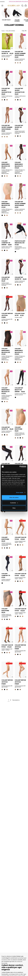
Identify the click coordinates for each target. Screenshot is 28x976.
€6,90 (10, 244)
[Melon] (2, 59)
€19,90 (4, 317)
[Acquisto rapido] (11, 47)
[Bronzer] (7, 59)
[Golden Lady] (14, 6)
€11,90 (17, 244)
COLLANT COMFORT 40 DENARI (6, 243)
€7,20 (22, 315)
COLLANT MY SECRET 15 (6, 52)
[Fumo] (17, 437)
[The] (20, 62)
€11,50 (3, 168)
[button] (22, 6)
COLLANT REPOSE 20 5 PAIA (20, 681)
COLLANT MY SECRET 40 (19, 126)
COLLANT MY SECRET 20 (6, 278)
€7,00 (3, 577)
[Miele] (22, 545)
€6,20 (16, 431)
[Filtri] (24, 30)
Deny (14, 508)
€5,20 (11, 53)
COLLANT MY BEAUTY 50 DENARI (19, 390)
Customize (13, 502)
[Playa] (7, 176)
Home (3, 30)
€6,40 (3, 94)
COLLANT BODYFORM (18, 428)
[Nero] (4, 59)
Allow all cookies (14, 497)
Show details (19, 492)
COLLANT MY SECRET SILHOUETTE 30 (6, 90)
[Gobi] (15, 62)
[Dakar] (17, 62)
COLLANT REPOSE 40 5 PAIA (7, 314)
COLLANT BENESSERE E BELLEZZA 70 (19, 164)
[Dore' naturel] (4, 176)
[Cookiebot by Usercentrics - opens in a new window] (19, 467)
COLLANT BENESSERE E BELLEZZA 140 (6, 164)
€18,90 (17, 684)
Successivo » (16, 700)
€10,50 (17, 168)
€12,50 (23, 539)
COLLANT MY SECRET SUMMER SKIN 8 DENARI (20, 53)
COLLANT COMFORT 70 (6, 574)
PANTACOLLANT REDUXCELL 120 (20, 242)
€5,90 (16, 57)
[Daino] (20, 136)
